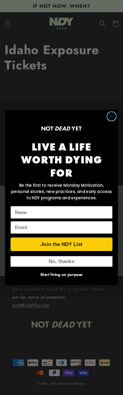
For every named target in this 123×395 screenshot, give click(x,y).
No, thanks (61, 261)
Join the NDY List (61, 244)
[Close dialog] (111, 116)
